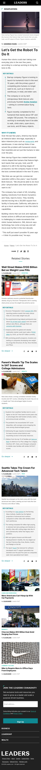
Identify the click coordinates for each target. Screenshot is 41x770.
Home (6, 245)
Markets (4, 629)
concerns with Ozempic (13, 326)
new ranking (19, 512)
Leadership (7, 734)
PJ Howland (7, 273)
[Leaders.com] (20, 3)
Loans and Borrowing (9, 593)
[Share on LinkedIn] (28, 252)
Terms (32, 758)
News (12, 245)
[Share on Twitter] (21, 252)
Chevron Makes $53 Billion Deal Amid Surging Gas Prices (18, 633)
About (13, 758)
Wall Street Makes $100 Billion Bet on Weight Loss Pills (19, 269)
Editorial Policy (14, 761)
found (15, 548)
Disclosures (5, 761)
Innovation (10, 9)
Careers (18, 758)
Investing (25, 273)
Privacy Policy (17, 713)
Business (6, 728)
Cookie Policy (25, 758)
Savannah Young (10, 44)
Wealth (24, 371)
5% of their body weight (18, 321)
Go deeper (6, 351)
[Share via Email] (24, 252)
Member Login (23, 761)
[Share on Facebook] (18, 252)
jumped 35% (29, 311)
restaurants (29, 141)
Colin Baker (7, 601)
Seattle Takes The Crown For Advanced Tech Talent (18, 469)
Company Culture (8, 665)
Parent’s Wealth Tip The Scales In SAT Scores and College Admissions (20, 365)
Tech (23, 474)
